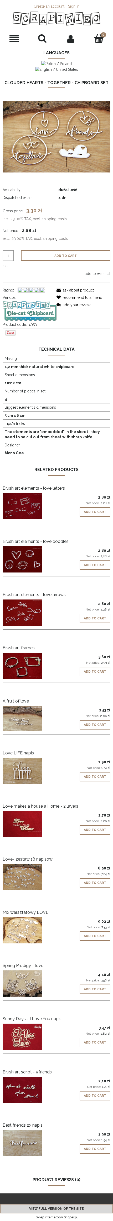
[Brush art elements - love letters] (29, 506)
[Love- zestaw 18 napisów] (29, 877)
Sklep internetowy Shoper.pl (57, 1217)
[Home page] (56, 19)
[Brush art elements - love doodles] (29, 559)
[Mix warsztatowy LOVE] (29, 930)
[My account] (70, 38)
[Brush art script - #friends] (29, 1090)
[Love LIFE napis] (29, 771)
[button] (14, 39)
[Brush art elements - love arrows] (29, 612)
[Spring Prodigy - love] (29, 983)
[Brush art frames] (29, 666)
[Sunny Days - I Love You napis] (29, 1037)
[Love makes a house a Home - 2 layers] (29, 824)
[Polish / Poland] (56, 63)
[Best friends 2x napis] (29, 1143)
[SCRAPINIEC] (29, 311)
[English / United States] (56, 69)
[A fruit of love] (29, 718)
